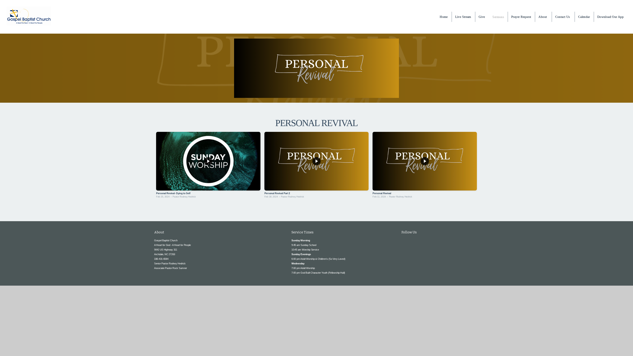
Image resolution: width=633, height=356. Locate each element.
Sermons (498, 16)
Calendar (584, 16)
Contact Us (563, 16)
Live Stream (463, 16)
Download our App (610, 16)
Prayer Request (521, 16)
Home (444, 16)
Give (482, 16)
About (543, 16)
